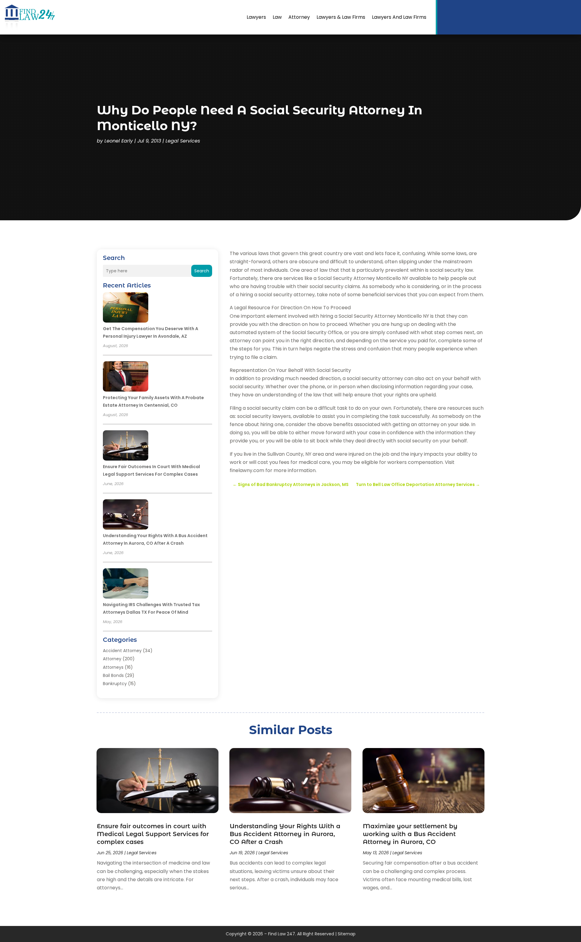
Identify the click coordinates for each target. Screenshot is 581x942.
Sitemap (347, 934)
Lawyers (256, 17)
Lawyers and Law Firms (399, 17)
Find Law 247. (282, 934)
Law (277, 17)
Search (201, 271)
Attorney (299, 17)
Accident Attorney (122, 651)
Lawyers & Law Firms (341, 17)
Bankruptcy (115, 684)
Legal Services (183, 140)
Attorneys (113, 667)
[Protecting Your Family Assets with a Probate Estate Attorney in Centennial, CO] (125, 377)
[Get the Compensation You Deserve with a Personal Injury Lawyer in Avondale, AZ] (125, 308)
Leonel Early (118, 140)
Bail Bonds (113, 675)
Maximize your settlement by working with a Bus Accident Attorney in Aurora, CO (410, 833)
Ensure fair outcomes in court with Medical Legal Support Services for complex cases (153, 833)
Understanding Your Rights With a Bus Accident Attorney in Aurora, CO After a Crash (285, 833)
